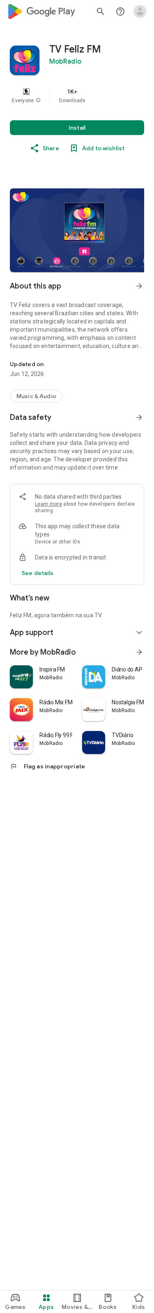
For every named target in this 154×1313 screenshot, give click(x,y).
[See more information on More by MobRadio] (139, 652)
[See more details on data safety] (37, 573)
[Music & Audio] (36, 396)
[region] (77, 96)
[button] (38, 100)
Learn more (48, 504)
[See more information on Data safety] (139, 417)
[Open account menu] (140, 11)
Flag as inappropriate (47, 766)
